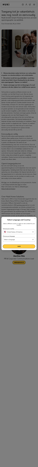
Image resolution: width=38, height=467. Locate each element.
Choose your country (8, 228)
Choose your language (9, 236)
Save (19, 246)
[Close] (35, 218)
